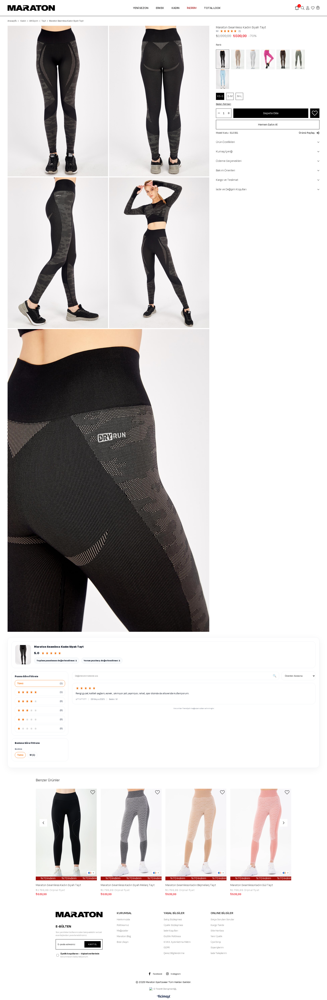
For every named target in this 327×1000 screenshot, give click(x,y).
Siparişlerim (217, 947)
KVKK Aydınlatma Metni (177, 942)
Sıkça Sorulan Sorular (222, 919)
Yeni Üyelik (216, 936)
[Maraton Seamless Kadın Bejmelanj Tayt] (196, 834)
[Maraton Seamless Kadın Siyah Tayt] (223, 59)
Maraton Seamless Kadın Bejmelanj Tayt (190, 885)
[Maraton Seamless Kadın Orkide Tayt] (268, 59)
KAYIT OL (92, 944)
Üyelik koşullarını (69, 953)
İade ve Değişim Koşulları (231, 189)
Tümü (20, 755)
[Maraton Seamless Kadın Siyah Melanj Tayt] (131, 834)
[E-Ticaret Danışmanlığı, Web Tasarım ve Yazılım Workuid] (163, 989)
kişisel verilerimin (90, 953)
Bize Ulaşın (122, 942)
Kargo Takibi (217, 925)
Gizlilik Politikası (172, 936)
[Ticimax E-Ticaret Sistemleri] (163, 997)
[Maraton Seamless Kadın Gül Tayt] (260, 834)
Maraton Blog (124, 936)
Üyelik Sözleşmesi (173, 925)
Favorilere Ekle (92, 792)
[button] (309, 133)
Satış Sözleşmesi (173, 919)
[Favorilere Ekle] (315, 113)
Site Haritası (217, 930)
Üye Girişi (216, 942)
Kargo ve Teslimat (227, 180)
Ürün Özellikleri (225, 142)
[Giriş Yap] (307, 8)
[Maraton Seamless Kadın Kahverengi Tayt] (284, 59)
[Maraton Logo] (79, 914)
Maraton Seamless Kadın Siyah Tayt (58, 885)
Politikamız (123, 925)
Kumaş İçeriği (224, 152)
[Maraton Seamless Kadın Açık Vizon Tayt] (238, 59)
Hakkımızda (123, 919)
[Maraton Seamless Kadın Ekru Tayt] (253, 59)
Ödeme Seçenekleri (228, 161)
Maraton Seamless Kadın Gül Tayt (251, 885)
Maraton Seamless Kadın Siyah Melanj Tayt (128, 885)
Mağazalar (122, 930)
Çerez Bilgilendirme (174, 953)
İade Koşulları (171, 930)
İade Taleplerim (219, 953)
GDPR (167, 947)
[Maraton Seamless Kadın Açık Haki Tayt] (299, 59)
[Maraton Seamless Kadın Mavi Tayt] (223, 79)
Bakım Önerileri (225, 170)
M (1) (32, 755)
